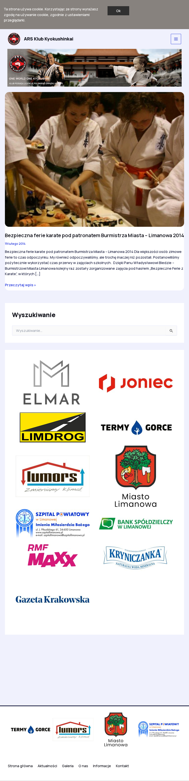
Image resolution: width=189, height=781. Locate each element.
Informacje (102, 765)
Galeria (68, 765)
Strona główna (20, 765)
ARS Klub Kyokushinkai (48, 39)
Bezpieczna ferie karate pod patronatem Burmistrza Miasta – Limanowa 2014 (94, 235)
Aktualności (47, 765)
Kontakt (122, 765)
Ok (118, 10)
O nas (83, 765)
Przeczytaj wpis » (20, 285)
